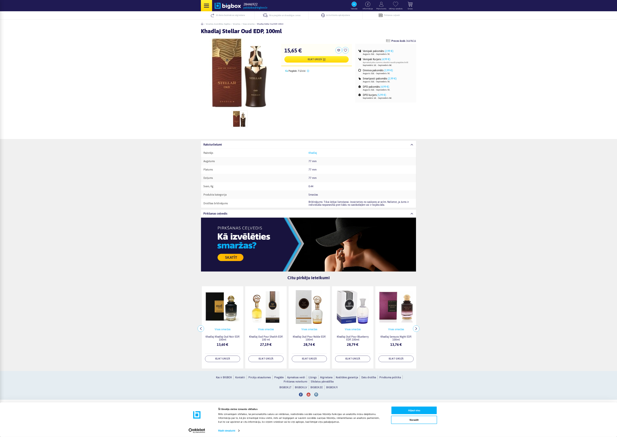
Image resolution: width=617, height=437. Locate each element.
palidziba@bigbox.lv (255, 7)
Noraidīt (414, 419)
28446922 (250, 4)
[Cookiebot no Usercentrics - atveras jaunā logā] (197, 430)
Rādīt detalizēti (226, 430)
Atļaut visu (414, 410)
